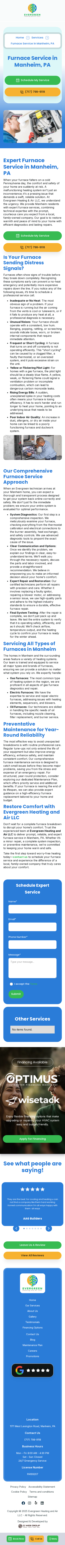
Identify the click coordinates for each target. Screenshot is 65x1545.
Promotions (32, 1356)
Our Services (32, 1305)
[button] (52, 1539)
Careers (32, 1350)
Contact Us (32, 1334)
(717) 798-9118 (32, 1439)
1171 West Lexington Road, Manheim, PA (32, 1426)
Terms (33, 983)
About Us (32, 1311)
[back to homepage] (32, 10)
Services (37, 37)
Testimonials (32, 1322)
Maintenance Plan (32, 1345)
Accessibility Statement (41, 1487)
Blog (32, 1339)
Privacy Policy (18, 1487)
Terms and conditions (41, 1492)
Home (20, 37)
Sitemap (32, 1497)
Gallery (32, 1316)
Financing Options (32, 1327)
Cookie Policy (19, 1492)
